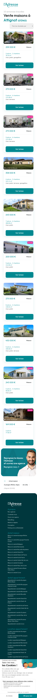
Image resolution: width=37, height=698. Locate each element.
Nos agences (11, 512)
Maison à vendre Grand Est (15, 552)
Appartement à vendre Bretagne (17, 589)
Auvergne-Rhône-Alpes (12, 485)
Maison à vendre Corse (14, 572)
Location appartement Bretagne (17, 640)
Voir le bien (19, 65)
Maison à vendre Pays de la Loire (17, 565)
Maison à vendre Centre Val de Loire (18, 560)
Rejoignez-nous (10, 467)
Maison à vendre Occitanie (15, 563)
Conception (11, 525)
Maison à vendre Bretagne (15, 544)
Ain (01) (25, 485)
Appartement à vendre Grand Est (17, 598)
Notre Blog (11, 520)
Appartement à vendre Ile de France (18, 605)
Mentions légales (13, 522)
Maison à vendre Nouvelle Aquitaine (18, 549)
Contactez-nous (12, 514)
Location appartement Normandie (17, 643)
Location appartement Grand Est (17, 650)
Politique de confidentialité (15, 528)
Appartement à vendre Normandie (17, 591)
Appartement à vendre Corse (16, 624)
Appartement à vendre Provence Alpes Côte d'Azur (17, 620)
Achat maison (13, 481)
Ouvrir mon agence (13, 517)
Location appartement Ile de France (18, 657)
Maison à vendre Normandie (16, 547)
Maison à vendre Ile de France (16, 557)
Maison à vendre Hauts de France (17, 555)
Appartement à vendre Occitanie (17, 612)
